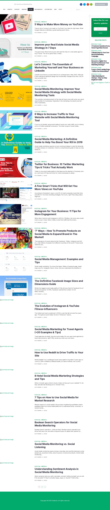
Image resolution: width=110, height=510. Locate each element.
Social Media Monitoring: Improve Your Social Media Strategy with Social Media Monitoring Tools (58, 92)
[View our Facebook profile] (81, 3)
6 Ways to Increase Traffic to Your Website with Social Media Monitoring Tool (57, 117)
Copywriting (48, 9)
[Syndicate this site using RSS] (91, 3)
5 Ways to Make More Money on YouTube (59, 24)
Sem (55, 9)
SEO (4, 9)
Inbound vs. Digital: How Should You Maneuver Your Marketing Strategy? (100, 63)
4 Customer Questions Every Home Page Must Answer (100, 47)
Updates (9, 9)
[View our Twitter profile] (84, 3)
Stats (60, 9)
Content (17, 9)
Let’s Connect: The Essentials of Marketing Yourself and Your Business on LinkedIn (59, 67)
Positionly (54, 500)
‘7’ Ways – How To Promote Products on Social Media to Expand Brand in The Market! (58, 234)
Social (31, 9)
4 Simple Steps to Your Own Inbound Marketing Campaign (100, 54)
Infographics (38, 9)
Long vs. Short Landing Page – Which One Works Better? (100, 70)
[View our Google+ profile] (88, 3)
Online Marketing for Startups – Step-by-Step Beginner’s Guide (99, 78)
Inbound (24, 9)
